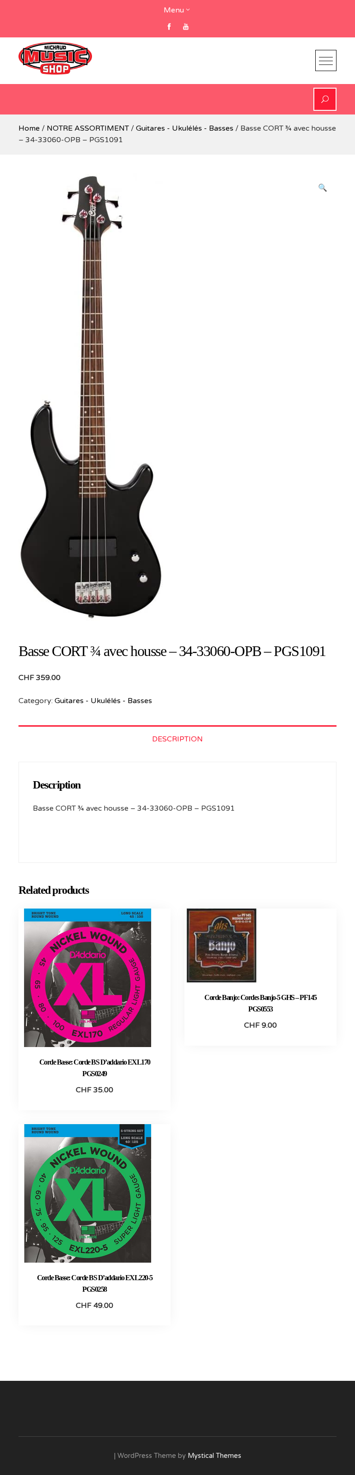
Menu (174, 10)
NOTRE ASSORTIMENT (88, 128)
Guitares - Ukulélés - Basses (184, 128)
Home (29, 128)
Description (177, 739)
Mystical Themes (214, 1456)
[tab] (177, 739)
